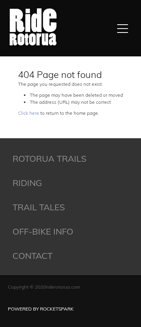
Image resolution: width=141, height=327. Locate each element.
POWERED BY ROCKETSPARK (41, 308)
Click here (28, 113)
